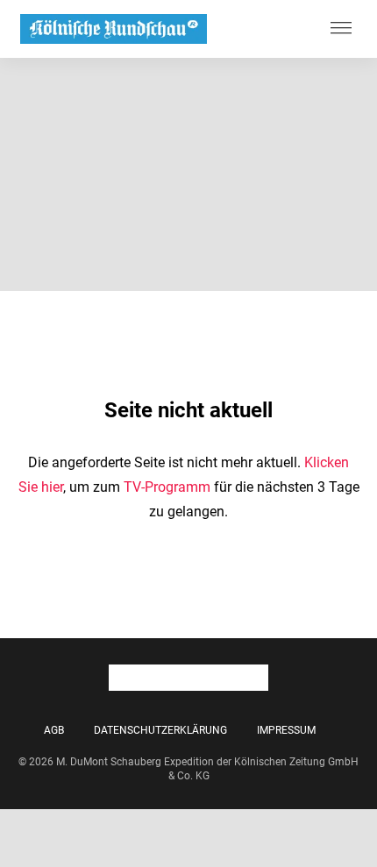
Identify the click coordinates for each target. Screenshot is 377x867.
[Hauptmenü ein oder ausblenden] (341, 29)
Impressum (286, 730)
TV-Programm (167, 487)
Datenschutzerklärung (160, 730)
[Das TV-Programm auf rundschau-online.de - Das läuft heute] (113, 29)
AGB (54, 730)
